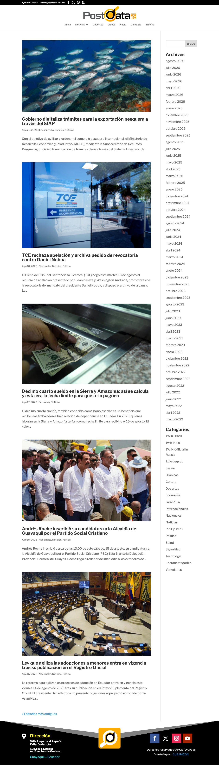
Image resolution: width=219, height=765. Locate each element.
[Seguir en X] (165, 738)
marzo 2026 (174, 95)
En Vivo (150, 24)
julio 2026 (173, 68)
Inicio (68, 24)
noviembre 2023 (177, 284)
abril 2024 (173, 250)
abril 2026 (173, 88)
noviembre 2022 (177, 365)
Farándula (173, 502)
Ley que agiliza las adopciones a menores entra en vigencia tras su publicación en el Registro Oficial (84, 665)
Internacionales (177, 509)
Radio (123, 24)
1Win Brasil (174, 436)
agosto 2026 (175, 61)
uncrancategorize (178, 563)
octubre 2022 (175, 372)
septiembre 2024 (178, 216)
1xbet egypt (174, 461)
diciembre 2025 (177, 115)
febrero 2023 (175, 345)
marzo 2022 (174, 419)
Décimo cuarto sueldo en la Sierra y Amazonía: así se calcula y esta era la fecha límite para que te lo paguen (85, 393)
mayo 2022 (174, 406)
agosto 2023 (175, 304)
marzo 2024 (174, 257)
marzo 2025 (174, 176)
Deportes (98, 24)
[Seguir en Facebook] (154, 738)
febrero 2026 (175, 101)
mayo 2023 (174, 324)
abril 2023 (173, 331)
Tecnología (173, 556)
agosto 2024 (175, 223)
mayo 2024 (174, 243)
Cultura (171, 481)
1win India (173, 443)
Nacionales (57, 129)
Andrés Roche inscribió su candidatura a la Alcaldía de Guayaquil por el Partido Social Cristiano (79, 531)
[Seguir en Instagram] (176, 738)
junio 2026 (173, 74)
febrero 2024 (175, 264)
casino (170, 468)
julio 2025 (173, 149)
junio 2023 (173, 318)
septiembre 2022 (178, 379)
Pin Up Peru (174, 529)
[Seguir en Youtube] (187, 738)
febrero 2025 (175, 183)
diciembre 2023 (177, 277)
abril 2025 (173, 169)
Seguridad (173, 549)
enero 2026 (174, 108)
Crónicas (172, 475)
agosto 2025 (175, 142)
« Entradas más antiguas (39, 714)
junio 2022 (173, 399)
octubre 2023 (176, 291)
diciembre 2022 (177, 358)
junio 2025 (173, 155)
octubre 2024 (176, 209)
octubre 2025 (176, 128)
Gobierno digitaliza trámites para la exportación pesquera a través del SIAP (85, 121)
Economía (44, 129)
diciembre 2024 (177, 196)
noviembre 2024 (177, 203)
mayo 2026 (174, 81)
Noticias (80, 24)
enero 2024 (174, 270)
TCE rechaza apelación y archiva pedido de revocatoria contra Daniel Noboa (80, 257)
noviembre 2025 (177, 122)
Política (66, 266)
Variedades (174, 569)
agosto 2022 (175, 385)
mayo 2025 (174, 162)
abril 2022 (173, 412)
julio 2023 (173, 311)
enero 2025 (174, 189)
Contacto (136, 24)
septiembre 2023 (178, 297)
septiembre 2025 (178, 135)
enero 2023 (174, 352)
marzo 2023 (174, 338)
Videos (111, 24)
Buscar (191, 43)
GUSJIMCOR (180, 754)
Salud (170, 542)
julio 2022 (173, 392)
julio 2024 (173, 230)
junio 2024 (173, 236)
